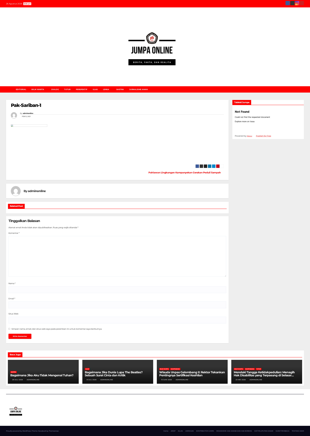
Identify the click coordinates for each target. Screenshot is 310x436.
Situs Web (13, 314)
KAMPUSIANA (175, 369)
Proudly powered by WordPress (18, 431)
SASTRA (120, 89)
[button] (303, 89)
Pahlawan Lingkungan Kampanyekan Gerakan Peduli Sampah (184, 172)
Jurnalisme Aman (138, 89)
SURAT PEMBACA (282, 431)
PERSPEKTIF (81, 89)
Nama (12, 283)
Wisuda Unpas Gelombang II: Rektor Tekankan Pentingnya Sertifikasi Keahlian (192, 373)
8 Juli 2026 (92, 380)
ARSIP (173, 431)
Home (165, 431)
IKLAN (180, 431)
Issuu (249, 136)
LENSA (106, 89)
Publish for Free (263, 136)
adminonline (28, 113)
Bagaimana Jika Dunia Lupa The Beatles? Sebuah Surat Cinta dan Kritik (113, 373)
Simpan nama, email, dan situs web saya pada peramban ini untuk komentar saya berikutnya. (57, 329)
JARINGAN (189, 431)
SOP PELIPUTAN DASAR (263, 431)
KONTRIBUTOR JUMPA (205, 431)
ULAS (95, 89)
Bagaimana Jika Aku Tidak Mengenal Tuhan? (41, 375)
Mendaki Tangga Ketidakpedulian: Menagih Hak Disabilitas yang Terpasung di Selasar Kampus (264, 375)
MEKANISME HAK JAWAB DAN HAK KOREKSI (234, 431)
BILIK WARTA (38, 89)
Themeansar (54, 431)
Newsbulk (42, 431)
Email (11, 298)
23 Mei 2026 (241, 380)
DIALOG (55, 89)
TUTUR (67, 89)
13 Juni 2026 (166, 380)
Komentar (13, 233)
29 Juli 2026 (17, 380)
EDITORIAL (21, 89)
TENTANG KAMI (298, 431)
